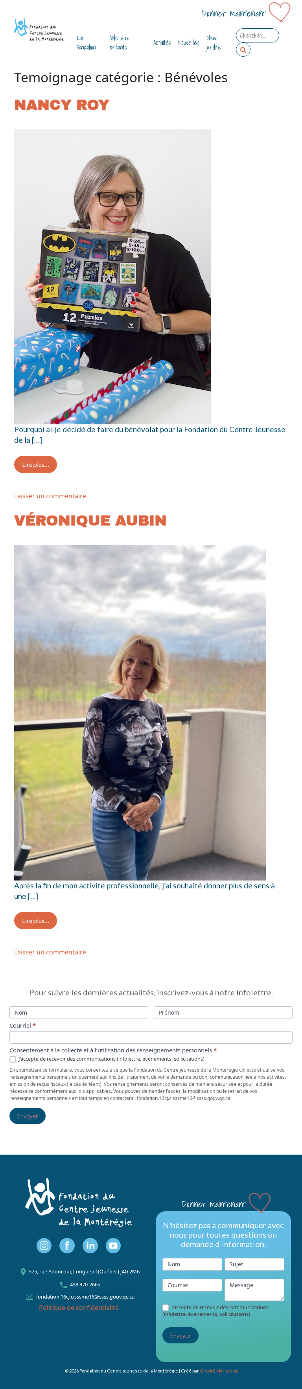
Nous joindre (213, 42)
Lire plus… (39, 464)
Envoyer (27, 1116)
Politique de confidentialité (79, 1307)
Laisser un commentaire (50, 496)
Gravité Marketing (219, 1370)
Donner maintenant (234, 13)
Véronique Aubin (90, 521)
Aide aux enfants (119, 42)
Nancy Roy (61, 105)
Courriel (22, 1025)
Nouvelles (188, 42)
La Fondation (86, 42)
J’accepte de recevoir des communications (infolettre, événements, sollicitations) (110, 1059)
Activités (162, 42)
